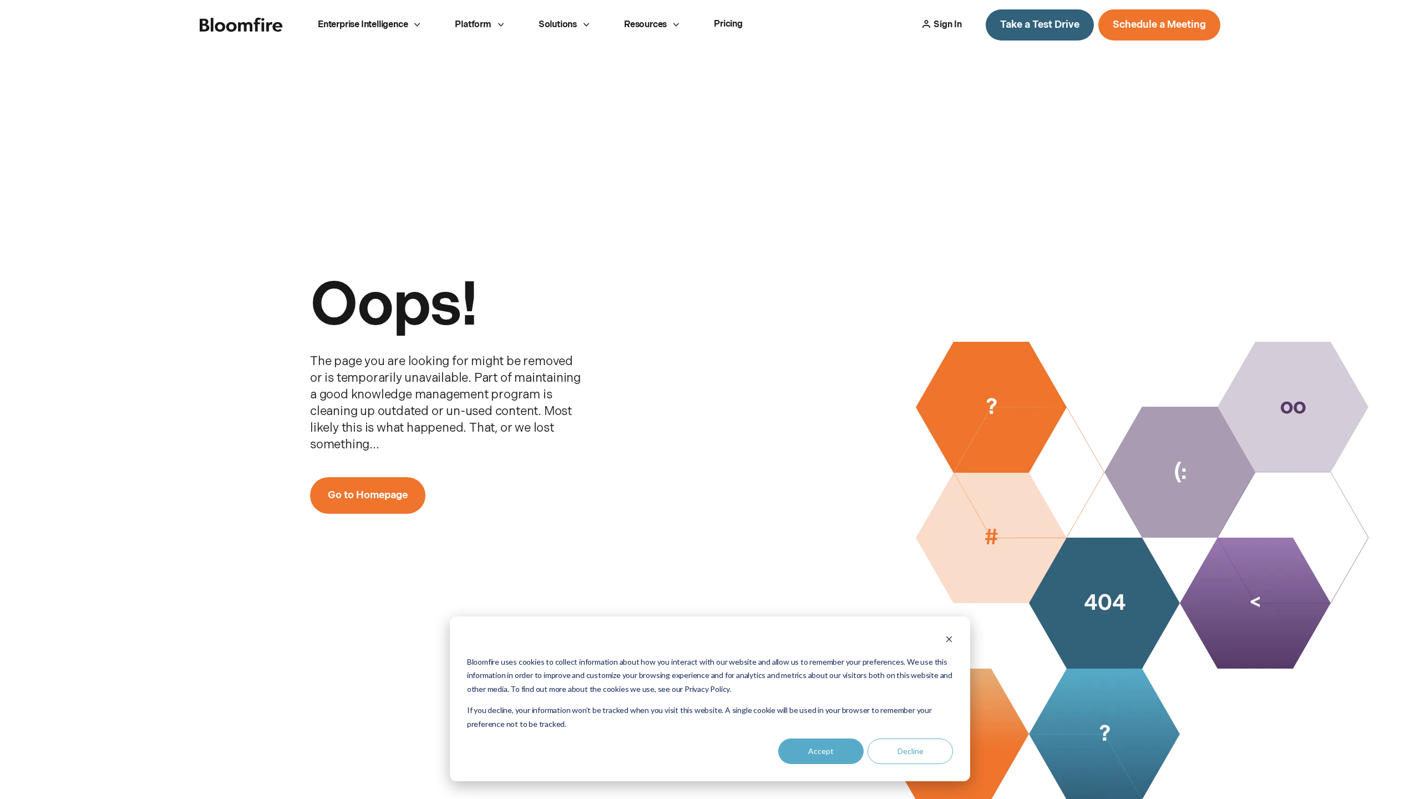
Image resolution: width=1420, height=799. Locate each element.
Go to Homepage (368, 495)
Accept (821, 751)
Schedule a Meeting (1159, 25)
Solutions (558, 24)
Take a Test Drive (1039, 25)
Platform (473, 24)
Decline (910, 751)
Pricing (728, 24)
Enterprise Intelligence (363, 24)
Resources (645, 24)
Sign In (948, 24)
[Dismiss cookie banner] (949, 641)
